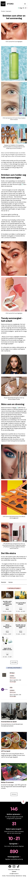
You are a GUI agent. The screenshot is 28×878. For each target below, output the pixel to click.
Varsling (24, 875)
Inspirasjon (8, 11)
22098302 (12, 690)
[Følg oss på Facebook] (10, 866)
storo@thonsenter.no (14, 873)
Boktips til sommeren (7, 782)
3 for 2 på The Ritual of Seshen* (21, 603)
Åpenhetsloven (19, 875)
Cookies (4, 875)
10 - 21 (22, 8)
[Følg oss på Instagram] (14, 866)
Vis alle (14, 794)
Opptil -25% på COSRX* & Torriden (7, 649)
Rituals (14, 407)
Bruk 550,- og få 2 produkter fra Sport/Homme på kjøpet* (7, 603)
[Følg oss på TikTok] (18, 866)
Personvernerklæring (10, 875)
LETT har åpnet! (5, 751)
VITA (20, 184)
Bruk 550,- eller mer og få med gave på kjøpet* (21, 626)
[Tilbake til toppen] (23, 801)
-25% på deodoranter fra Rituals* (7, 626)
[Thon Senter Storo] (7, 3)
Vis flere (14, 662)
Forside (3, 11)
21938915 (12, 675)
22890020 (14, 871)
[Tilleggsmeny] (25, 4)
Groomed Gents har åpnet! (9, 721)
